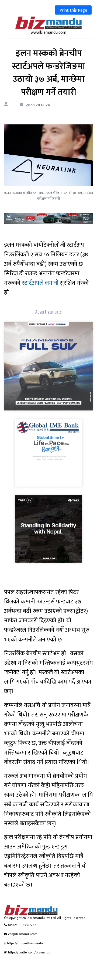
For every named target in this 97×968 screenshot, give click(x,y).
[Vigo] (48, 370)
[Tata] (48, 533)
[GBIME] (48, 456)
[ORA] (48, 218)
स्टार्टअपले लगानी (40, 283)
